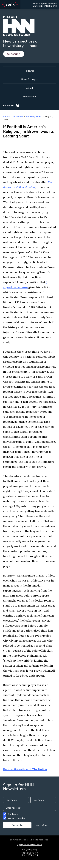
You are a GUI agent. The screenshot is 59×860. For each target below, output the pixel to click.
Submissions (30, 96)
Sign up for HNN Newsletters (29, 844)
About (29, 87)
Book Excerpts (29, 79)
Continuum (13, 814)
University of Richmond (45, 5)
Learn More (41, 825)
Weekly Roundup (16, 818)
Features (29, 70)
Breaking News (34, 116)
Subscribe (13, 54)
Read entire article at (25, 769)
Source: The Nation (13, 116)
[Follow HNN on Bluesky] (17, 105)
